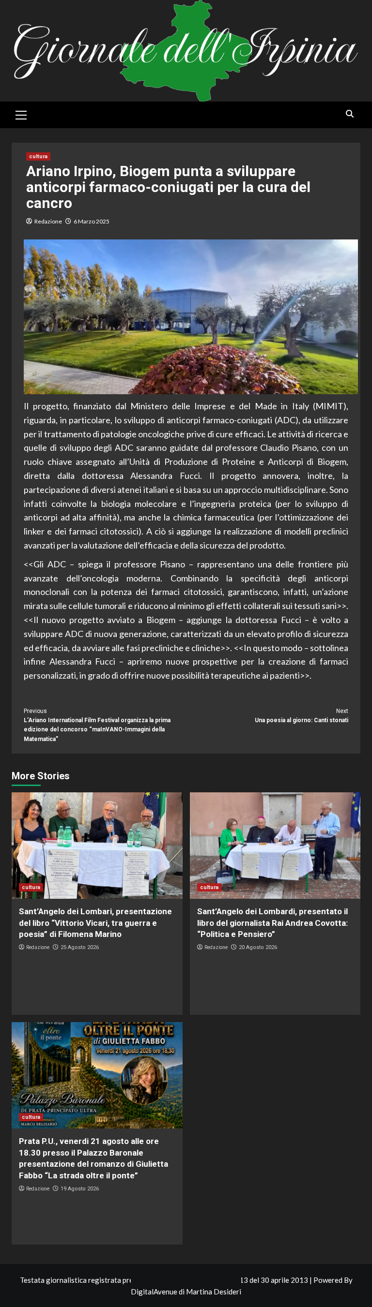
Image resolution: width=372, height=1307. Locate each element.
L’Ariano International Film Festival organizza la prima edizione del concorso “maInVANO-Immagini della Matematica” (97, 725)
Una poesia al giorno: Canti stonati (301, 716)
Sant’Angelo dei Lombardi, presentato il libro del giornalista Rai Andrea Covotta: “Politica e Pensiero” (272, 922)
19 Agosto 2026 (80, 1189)
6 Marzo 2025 (91, 221)
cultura (38, 156)
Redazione (48, 221)
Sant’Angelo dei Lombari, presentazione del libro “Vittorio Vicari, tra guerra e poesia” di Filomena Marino (95, 922)
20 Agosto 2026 (258, 947)
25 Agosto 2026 (80, 947)
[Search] (349, 113)
